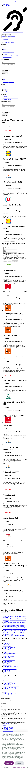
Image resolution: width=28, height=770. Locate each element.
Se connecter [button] (3, 44)
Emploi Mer (6, 658)
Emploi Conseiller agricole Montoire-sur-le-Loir (14, 625)
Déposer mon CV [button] (7, 57)
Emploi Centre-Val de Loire (9, 693)
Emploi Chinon (6, 651)
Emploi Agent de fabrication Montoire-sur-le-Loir (14, 615)
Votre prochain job (5, 59)
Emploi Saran (6, 670)
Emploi (5, 692)
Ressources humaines (8, 731)
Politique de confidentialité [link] (18, 767)
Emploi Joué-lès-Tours (8, 656)
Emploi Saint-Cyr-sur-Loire (9, 688)
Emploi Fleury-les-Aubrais (9, 653)
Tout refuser (19, 763)
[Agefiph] (8, 36)
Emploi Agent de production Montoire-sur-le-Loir (14, 618)
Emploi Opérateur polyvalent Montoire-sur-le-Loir (14, 627)
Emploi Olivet (6, 662)
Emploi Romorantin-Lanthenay (10, 666)
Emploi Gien (6, 655)
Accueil (5, 54)
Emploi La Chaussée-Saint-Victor (11, 686)
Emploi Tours (6, 671)
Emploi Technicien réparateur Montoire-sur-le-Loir (14, 635)
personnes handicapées (11, 719)
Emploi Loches (6, 657)
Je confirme (14, 261)
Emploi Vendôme (7, 672)
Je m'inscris (3, 715)
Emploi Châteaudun (7, 682)
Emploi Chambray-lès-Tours (9, 647)
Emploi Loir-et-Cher (8, 694)
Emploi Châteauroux (8, 649)
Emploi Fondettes (7, 684)
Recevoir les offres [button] (7, 261)
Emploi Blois (6, 644)
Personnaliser (5, 767)
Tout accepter (9, 763)
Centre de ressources (8, 727)
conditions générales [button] (8, 257)
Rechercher (4, 73)
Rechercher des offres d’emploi (10, 55)
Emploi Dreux (6, 652)
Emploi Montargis (7, 661)
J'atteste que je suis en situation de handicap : (13, 253)
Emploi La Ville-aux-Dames (9, 687)
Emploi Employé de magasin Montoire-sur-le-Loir (14, 626)
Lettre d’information (8, 728)
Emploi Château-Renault (9, 683)
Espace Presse (6, 729)
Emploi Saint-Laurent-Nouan (10, 667)
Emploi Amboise (7, 680)
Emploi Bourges (7, 646)
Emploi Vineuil (6, 689)
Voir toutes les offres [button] (5, 607)
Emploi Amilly (6, 643)
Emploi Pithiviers (7, 665)
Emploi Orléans (7, 663)
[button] (5, 39)
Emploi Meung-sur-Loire (9, 660)
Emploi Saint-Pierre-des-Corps (10, 669)
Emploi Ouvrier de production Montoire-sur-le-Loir (15, 629)
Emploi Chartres (7, 648)
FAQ (4, 725)
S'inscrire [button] (3, 37)
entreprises (6, 723)
